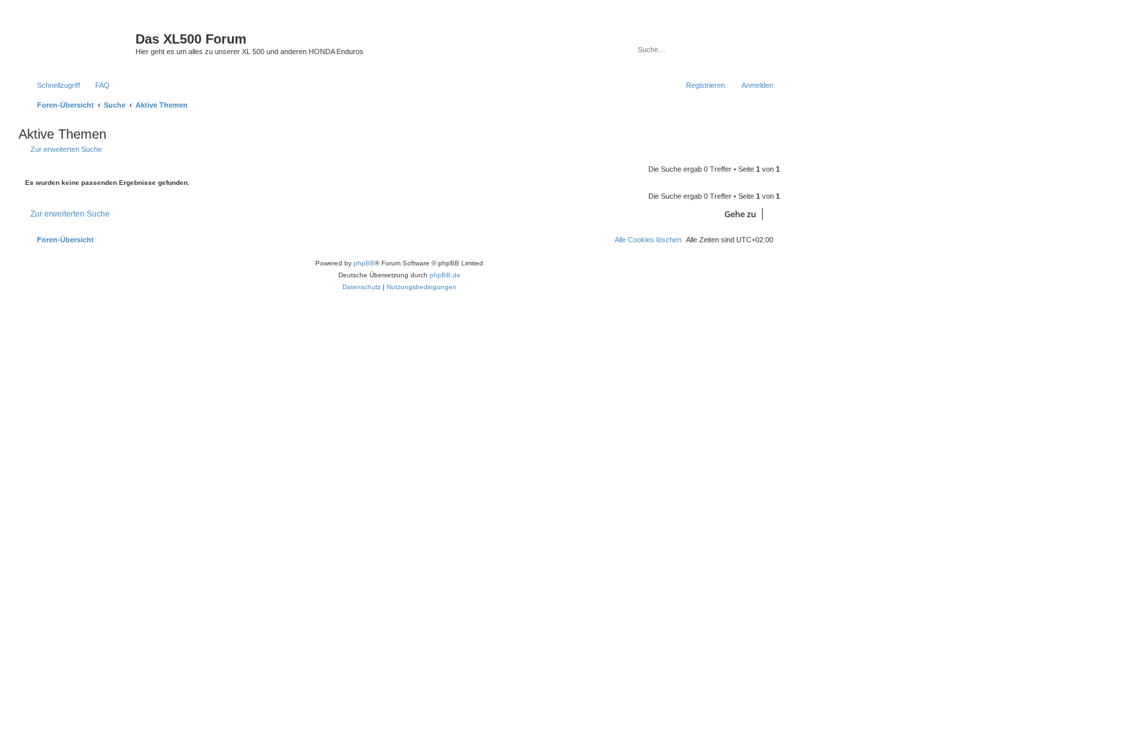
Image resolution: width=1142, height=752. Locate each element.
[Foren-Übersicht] (78, 43)
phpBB (364, 263)
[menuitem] (96, 85)
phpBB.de (445, 275)
